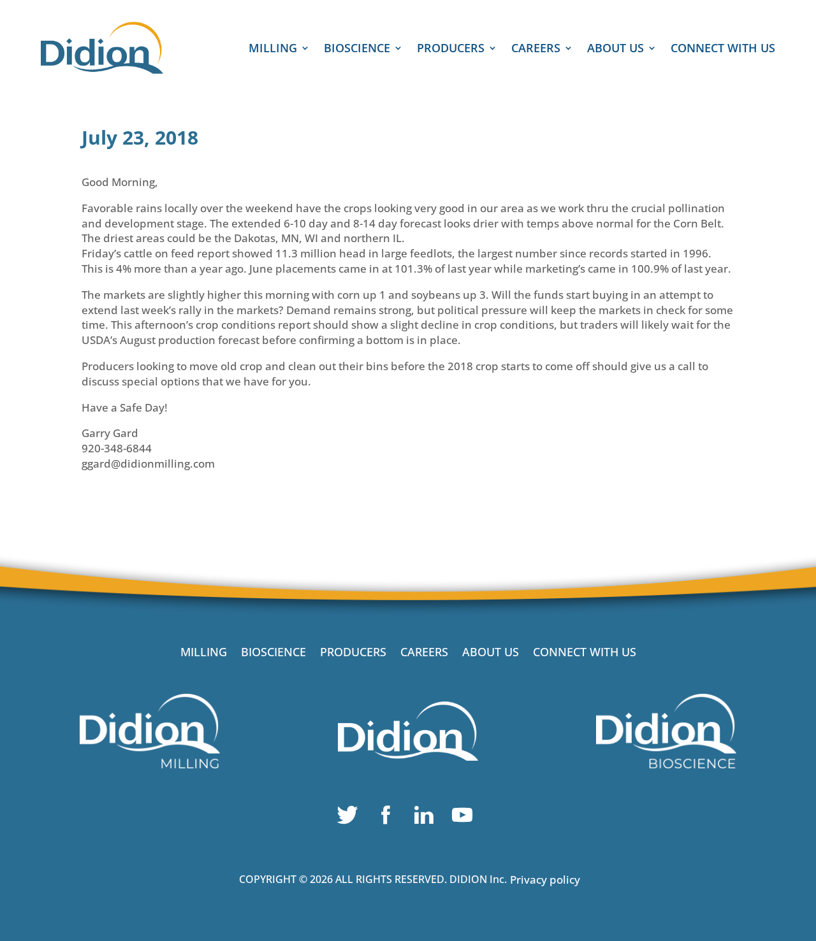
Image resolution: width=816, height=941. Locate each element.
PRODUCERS (450, 49)
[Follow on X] (350, 818)
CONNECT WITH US (723, 49)
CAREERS (535, 49)
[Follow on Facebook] (388, 818)
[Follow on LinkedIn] (427, 818)
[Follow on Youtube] (465, 818)
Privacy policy (545, 879)
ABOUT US (615, 49)
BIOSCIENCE (357, 49)
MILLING (273, 49)
